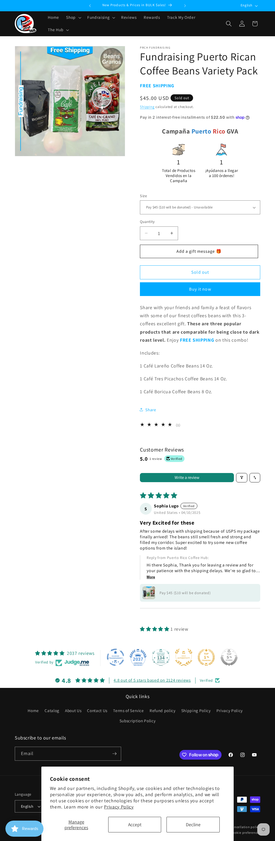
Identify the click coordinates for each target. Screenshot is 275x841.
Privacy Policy (118, 807)
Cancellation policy (245, 827)
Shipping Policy (196, 710)
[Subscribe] (114, 754)
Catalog (52, 710)
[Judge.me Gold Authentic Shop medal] (183, 657)
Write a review (187, 477)
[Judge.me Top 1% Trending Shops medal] (206, 657)
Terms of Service (128, 710)
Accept (135, 824)
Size (143, 195)
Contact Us (97, 710)
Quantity (147, 221)
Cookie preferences (245, 833)
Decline (193, 824)
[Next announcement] (185, 5)
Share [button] (150, 409)
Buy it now (200, 289)
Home (33, 710)
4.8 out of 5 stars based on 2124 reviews (152, 680)
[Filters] (241, 477)
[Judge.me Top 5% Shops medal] (229, 657)
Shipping (147, 106)
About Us (73, 710)
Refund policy (163, 710)
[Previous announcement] (90, 5)
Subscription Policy (138, 720)
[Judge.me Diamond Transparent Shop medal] (115, 657)
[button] (73, 17)
